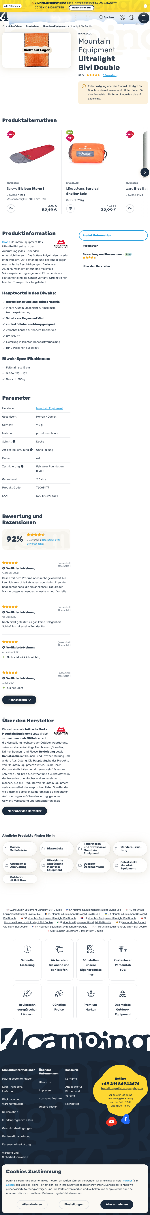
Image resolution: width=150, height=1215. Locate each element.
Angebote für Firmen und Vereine (73, 1091)
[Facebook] (125, 1119)
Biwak (6, 242)
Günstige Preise (59, 1007)
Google (10, 1184)
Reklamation (10, 1112)
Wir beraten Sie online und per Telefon (59, 964)
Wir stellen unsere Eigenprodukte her (91, 967)
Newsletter (72, 1103)
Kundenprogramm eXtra (17, 1120)
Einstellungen (74, 1204)
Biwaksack (85, 33)
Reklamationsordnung (16, 1136)
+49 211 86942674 (120, 1084)
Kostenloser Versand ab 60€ (123, 964)
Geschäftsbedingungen (17, 1128)
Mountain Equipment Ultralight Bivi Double (37, 909)
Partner (127, 1180)
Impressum (46, 1090)
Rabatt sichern (81, 7)
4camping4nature (50, 1098)
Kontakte (71, 1078)
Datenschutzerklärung (16, 1144)
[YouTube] (111, 1121)
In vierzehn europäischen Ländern (27, 1009)
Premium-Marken (91, 1007)
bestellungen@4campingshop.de (122, 1088)
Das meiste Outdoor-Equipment (123, 1009)
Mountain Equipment (49, 408)
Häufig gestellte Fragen (17, 1078)
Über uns (45, 1082)
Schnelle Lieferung (27, 962)
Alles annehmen (117, 1204)
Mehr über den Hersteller (25, 811)
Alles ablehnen (32, 1204)
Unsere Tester (48, 1106)
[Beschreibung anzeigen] (13, 441)
